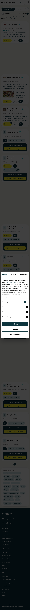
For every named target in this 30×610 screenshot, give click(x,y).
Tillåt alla (15, 324)
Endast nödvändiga (15, 334)
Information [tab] (13, 274)
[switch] (26, 307)
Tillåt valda (15, 329)
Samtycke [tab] (4, 274)
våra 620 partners (11, 282)
